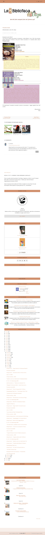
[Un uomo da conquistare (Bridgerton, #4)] (22, 233)
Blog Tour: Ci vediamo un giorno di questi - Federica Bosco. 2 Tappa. (24, 322)
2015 (7, 349)
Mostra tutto (38, 518)
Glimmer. (11, 143)
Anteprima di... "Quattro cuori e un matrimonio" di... (17, 441)
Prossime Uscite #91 (25, 134)
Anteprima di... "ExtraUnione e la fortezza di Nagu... (17, 397)
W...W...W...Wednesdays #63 (12, 439)
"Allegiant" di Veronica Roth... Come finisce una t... (17, 385)
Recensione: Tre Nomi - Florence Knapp (25, 300)
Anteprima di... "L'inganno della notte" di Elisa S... (16, 437)
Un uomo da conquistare (22, 235)
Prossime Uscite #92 (16, 134)
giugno (8, 362)
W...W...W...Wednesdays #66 (12, 380)
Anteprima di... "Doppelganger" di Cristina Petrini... (17, 418)
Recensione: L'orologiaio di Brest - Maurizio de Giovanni (24, 311)
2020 (7, 341)
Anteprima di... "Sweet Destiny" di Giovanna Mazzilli (17, 368)
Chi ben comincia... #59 (11, 435)
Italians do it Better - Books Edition (21, 503)
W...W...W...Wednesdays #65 (12, 399)
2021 (7, 339)
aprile (8, 365)
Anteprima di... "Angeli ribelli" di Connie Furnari (16, 405)
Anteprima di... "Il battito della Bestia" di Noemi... (16, 443)
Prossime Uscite (6, 27)
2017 (7, 346)
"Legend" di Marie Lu (11, 403)
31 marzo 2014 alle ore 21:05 (14, 145)
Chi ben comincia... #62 (11, 376)
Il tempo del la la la (22, 247)
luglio (8, 360)
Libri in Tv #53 (10, 410)
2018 (7, 344)
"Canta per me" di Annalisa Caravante (14, 393)
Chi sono (22, 216)
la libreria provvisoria (20, 487)
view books (27, 293)
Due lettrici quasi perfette (20, 510)
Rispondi (37, 151)
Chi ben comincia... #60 (11, 414)
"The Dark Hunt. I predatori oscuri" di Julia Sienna (17, 424)
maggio (8, 363)
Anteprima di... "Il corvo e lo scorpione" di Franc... (16, 426)
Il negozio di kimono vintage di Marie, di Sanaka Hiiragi (23, 488)
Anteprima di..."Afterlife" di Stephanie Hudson (16, 401)
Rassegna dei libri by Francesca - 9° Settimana (16, 451)
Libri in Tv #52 (10, 430)
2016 (7, 347)
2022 (7, 338)
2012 (7, 460)
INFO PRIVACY (7, 172)
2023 (7, 336)
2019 (7, 343)
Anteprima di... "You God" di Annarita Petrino (16, 447)
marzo (8, 366)
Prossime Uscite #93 (7, 134)
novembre (9, 354)
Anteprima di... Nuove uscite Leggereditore (15, 420)
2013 (7, 458)
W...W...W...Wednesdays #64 (12, 422)
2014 (7, 351)
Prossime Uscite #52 (11, 370)
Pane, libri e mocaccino (20, 495)
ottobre (8, 355)
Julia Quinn (22, 236)
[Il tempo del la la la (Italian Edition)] (22, 245)
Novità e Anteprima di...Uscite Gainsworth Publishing (17, 416)
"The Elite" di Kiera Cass (11, 449)
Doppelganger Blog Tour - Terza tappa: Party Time (17, 391)
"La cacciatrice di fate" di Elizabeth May (14, 412)
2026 (7, 332)
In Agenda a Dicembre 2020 (24, 316)
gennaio (8, 456)
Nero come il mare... (23, 496)
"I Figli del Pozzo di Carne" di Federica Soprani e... (16, 432)
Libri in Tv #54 (10, 374)
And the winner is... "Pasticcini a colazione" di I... (16, 383)
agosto (8, 358)
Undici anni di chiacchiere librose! (23, 511)
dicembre (8, 352)
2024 (7, 335)
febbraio (8, 455)
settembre (9, 357)
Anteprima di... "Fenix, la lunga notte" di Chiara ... (16, 389)
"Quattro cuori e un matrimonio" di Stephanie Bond (17, 378)
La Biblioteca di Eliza (22, 288)
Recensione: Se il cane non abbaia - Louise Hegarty (24, 305)
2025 (7, 333)
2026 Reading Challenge (22, 286)
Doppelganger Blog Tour (12, 445)
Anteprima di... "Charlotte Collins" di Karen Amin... (17, 372)
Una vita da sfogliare (21, 480)
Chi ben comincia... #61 (11, 395)
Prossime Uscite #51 (11, 387)
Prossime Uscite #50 (11, 408)
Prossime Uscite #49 (11, 428)
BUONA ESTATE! (22, 504)
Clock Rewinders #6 (11, 453)
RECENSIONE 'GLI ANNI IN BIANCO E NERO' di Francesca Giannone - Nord (22, 481)
